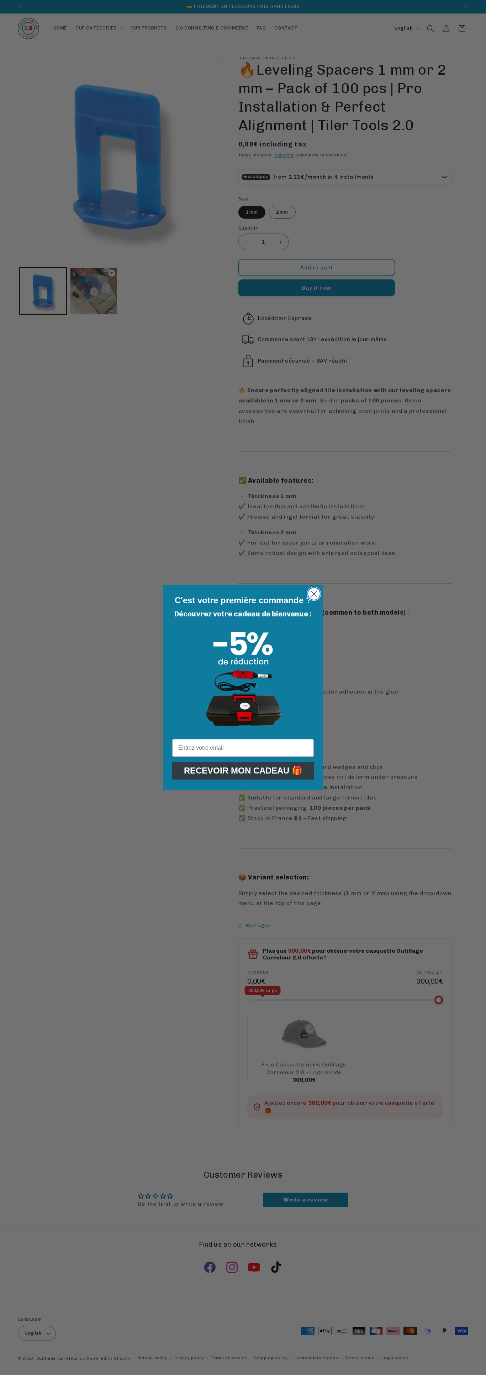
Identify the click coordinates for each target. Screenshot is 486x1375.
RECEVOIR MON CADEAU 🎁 (243, 770)
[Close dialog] (314, 594)
